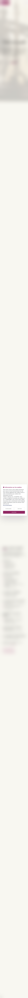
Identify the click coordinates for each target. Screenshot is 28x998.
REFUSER (20, 508)
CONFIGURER (8, 508)
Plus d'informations (7, 505)
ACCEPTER (14, 512)
